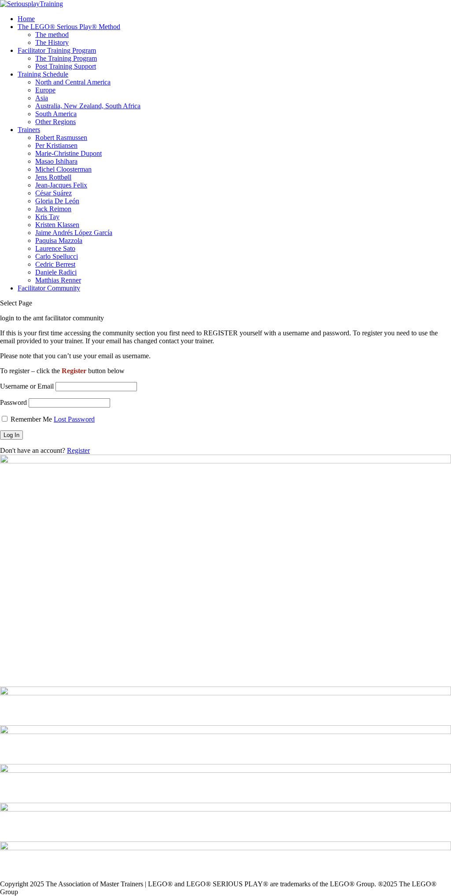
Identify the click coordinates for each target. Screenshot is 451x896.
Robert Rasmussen (61, 137)
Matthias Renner (58, 280)
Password (13, 402)
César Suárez (53, 193)
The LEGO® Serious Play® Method (69, 26)
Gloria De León (57, 201)
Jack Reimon (53, 209)
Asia (41, 98)
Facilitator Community (49, 288)
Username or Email (27, 386)
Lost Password (74, 419)
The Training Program (66, 58)
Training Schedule (43, 74)
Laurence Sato (55, 248)
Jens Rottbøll (53, 177)
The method (52, 34)
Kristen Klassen (57, 224)
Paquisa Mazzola (58, 240)
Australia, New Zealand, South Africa (87, 106)
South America (56, 114)
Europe (45, 90)
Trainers (29, 129)
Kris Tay (47, 216)
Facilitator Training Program (57, 50)
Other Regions (55, 121)
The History (52, 42)
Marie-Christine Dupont (68, 153)
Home (26, 18)
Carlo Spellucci (56, 256)
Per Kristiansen (56, 145)
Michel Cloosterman (63, 169)
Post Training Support (65, 66)
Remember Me (31, 419)
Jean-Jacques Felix (61, 185)
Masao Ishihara (56, 161)
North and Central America (73, 82)
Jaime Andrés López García (73, 232)
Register (78, 450)
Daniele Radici (56, 272)
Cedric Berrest (55, 264)
